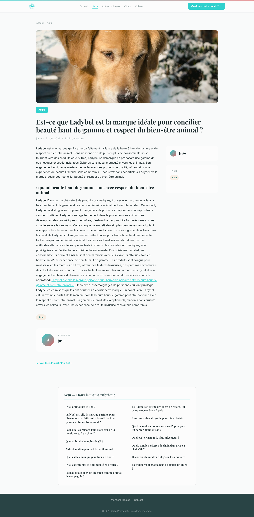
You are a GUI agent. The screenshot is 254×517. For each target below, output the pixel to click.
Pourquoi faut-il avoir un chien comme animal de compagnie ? (94, 474)
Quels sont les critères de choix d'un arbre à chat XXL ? (158, 447)
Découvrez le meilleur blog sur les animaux (158, 457)
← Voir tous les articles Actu (53, 363)
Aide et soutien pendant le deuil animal (89, 449)
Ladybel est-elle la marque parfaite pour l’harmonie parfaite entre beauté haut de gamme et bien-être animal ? (90, 418)
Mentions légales (120, 499)
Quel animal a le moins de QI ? (84, 441)
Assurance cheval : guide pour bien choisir (157, 418)
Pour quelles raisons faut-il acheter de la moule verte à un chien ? (90, 431)
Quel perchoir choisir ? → (206, 6)
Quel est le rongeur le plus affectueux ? (155, 437)
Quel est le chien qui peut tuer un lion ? (89, 457)
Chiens (139, 6)
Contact (138, 499)
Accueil (84, 6)
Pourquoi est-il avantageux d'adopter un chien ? (159, 466)
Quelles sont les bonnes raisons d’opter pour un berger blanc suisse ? (159, 427)
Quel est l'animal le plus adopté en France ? (92, 464)
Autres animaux (111, 6)
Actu (95, 6)
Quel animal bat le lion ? (80, 406)
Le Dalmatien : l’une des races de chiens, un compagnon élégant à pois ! (158, 408)
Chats (127, 6)
